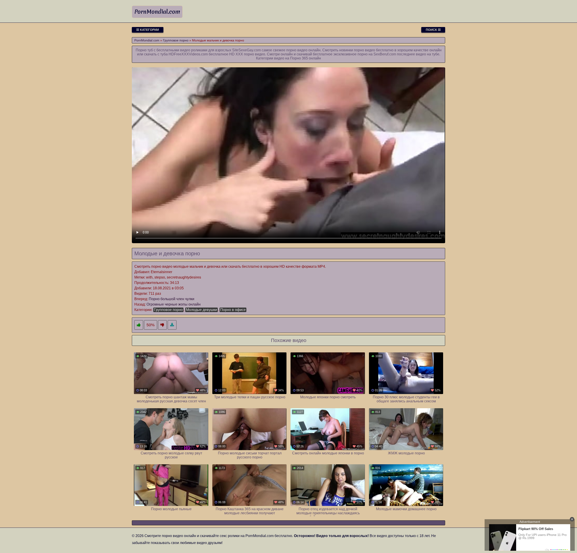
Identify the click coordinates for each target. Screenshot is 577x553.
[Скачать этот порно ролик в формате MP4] (172, 325)
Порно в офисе (233, 310)
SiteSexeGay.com (246, 50)
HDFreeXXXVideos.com (188, 54)
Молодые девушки (201, 310)
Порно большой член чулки (171, 299)
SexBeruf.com (384, 54)
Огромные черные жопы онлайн (174, 304)
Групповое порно (168, 310)
